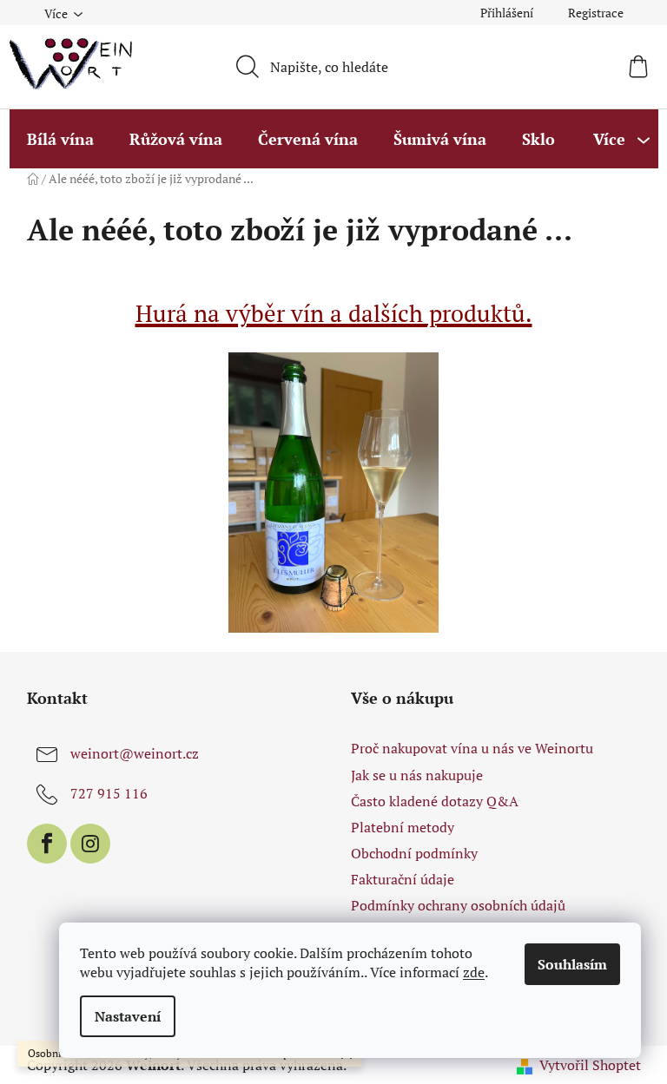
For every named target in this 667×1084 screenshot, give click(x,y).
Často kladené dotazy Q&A (434, 801)
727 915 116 (109, 793)
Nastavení (128, 1016)
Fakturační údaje (402, 879)
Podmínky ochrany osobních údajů (458, 905)
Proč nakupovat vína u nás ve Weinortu (472, 748)
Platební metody (402, 827)
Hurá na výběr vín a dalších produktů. (333, 313)
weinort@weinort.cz (134, 753)
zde (474, 972)
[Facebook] (47, 844)
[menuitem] (60, 138)
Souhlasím (572, 964)
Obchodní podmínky (414, 853)
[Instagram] (90, 844)
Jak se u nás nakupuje (417, 775)
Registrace (596, 12)
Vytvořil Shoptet (590, 1064)
